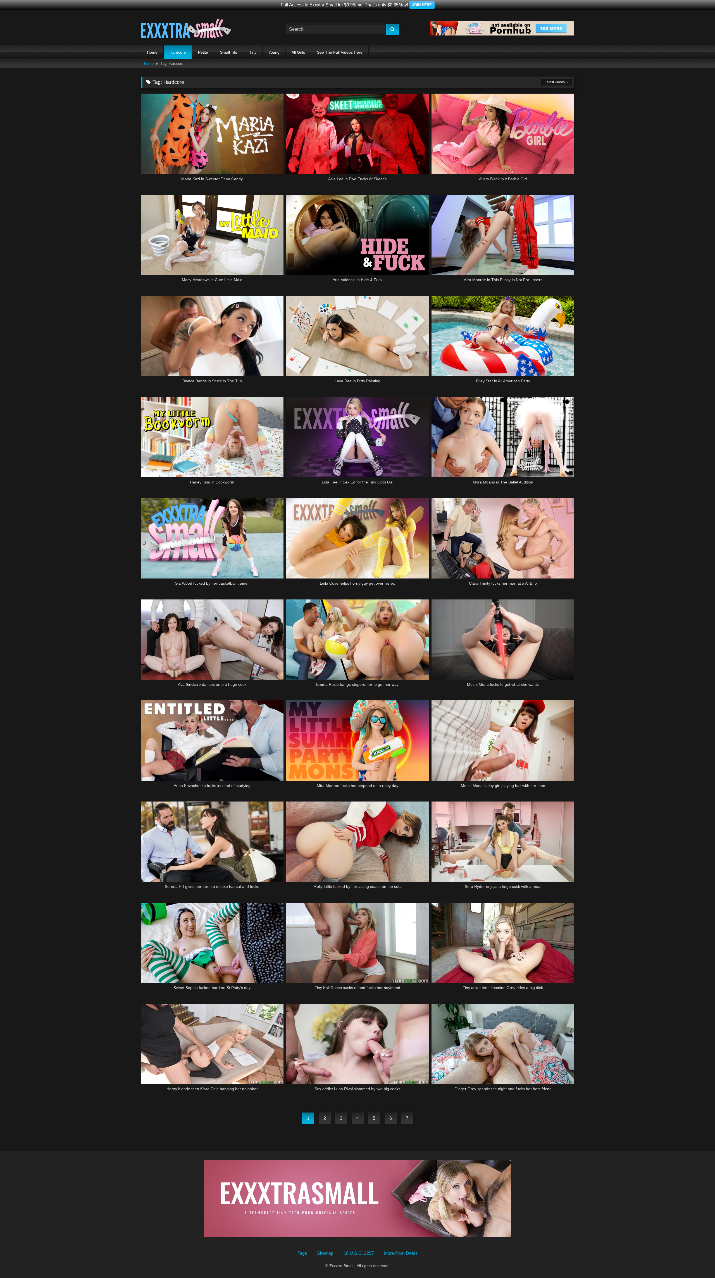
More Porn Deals (401, 1253)
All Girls (298, 52)
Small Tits (228, 52)
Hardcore (178, 52)
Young (274, 52)
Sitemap (325, 1253)
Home (152, 52)
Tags (302, 1253)
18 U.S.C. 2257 (359, 1253)
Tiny (252, 52)
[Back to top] (698, 1261)
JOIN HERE (422, 5)
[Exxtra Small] (186, 29)
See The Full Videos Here (340, 52)
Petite (203, 52)
